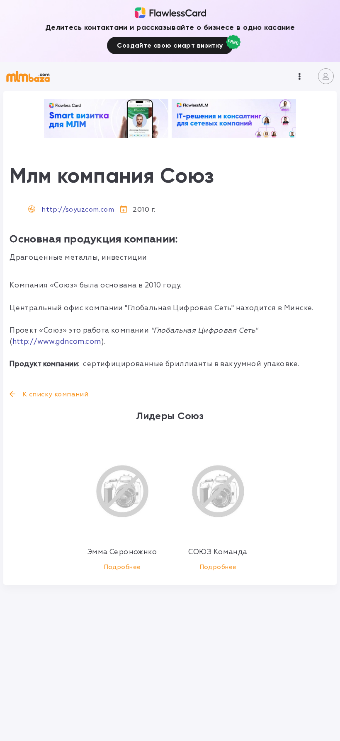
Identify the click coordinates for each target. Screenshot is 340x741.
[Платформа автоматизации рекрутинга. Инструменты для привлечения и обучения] (234, 118)
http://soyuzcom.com (77, 209)
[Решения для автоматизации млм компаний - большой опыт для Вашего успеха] (106, 118)
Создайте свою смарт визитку (170, 45)
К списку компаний (54, 394)
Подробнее (122, 567)
